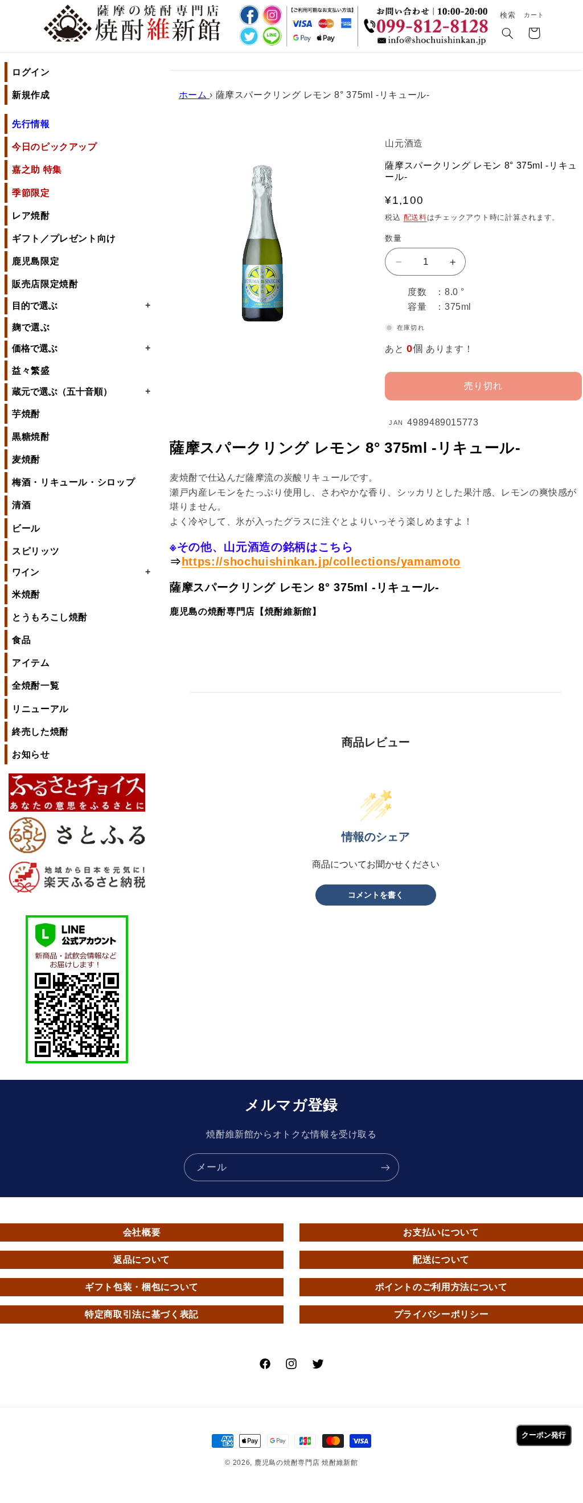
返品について (141, 1259)
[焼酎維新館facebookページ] (247, 15)
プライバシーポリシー (441, 1314)
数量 (393, 238)
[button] (508, 34)
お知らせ (31, 754)
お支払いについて (441, 1232)
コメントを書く (376, 895)
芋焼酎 (26, 414)
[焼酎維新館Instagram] (271, 15)
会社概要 (142, 1232)
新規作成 (31, 95)
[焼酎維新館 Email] (428, 42)
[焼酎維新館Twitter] (247, 37)
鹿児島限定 (35, 261)
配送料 (415, 218)
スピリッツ (35, 551)
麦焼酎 (26, 459)
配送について (441, 1259)
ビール (26, 528)
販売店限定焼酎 (45, 284)
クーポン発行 (544, 1435)
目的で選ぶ (81, 305)
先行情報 (31, 124)
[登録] (385, 1167)
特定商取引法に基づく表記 (142, 1314)
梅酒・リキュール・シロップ (73, 482)
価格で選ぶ (81, 348)
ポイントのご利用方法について (441, 1287)
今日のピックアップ (54, 146)
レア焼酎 (31, 215)
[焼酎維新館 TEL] (428, 19)
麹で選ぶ (31, 327)
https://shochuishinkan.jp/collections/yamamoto (321, 561)
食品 (21, 640)
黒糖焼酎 (31, 436)
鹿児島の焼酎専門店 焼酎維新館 (306, 1462)
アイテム (31, 662)
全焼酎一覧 (35, 685)
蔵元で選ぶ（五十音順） (81, 391)
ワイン (81, 572)
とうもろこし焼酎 (50, 617)
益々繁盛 (31, 370)
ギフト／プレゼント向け (64, 238)
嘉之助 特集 (37, 169)
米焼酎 (26, 594)
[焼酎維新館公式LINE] (271, 37)
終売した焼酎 (40, 731)
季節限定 (31, 193)
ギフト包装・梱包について (142, 1287)
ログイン (31, 72)
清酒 (21, 505)
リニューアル (40, 709)
